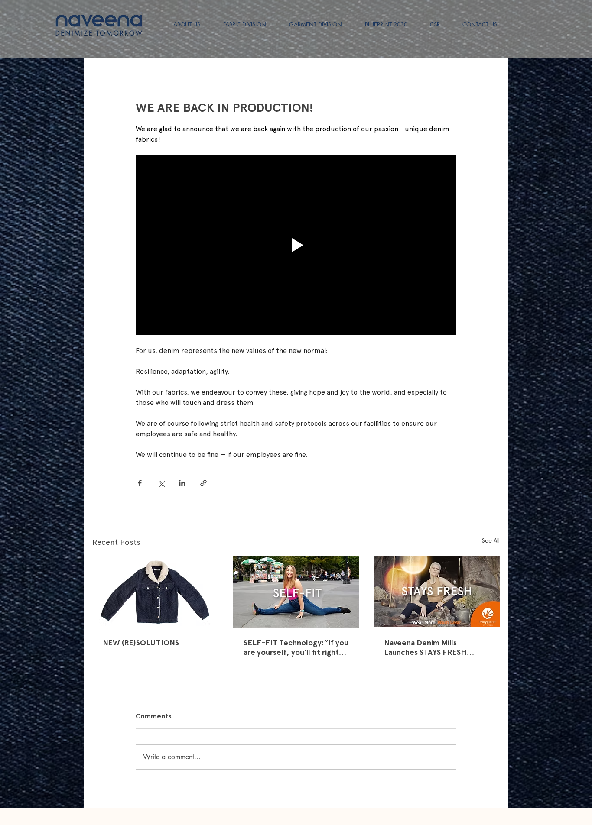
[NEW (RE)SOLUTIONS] (155, 591)
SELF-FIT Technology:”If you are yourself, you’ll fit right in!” (296, 647)
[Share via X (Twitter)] (161, 483)
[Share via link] (203, 483)
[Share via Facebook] (140, 483)
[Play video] (296, 245)
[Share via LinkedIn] (182, 483)
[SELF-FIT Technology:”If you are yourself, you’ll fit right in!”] (296, 592)
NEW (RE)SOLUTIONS (141, 642)
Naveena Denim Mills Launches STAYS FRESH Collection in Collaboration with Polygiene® (432, 647)
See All (491, 540)
